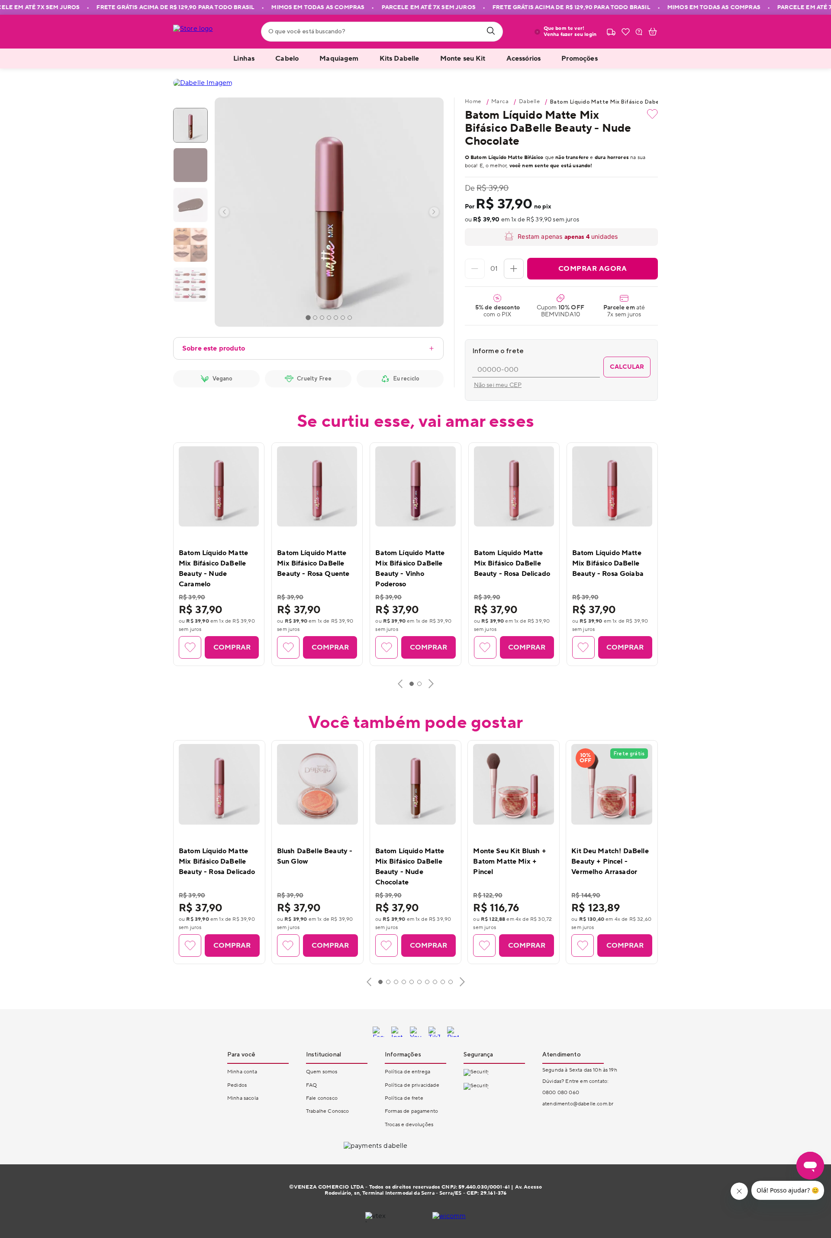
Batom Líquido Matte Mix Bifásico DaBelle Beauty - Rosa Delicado (512, 563)
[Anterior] (400, 683)
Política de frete (404, 1098)
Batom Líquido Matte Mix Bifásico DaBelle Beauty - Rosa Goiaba (608, 563)
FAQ (311, 1085)
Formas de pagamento (411, 1111)
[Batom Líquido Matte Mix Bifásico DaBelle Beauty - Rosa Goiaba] (612, 486)
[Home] (204, 32)
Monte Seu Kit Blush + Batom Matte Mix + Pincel (509, 861)
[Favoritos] (625, 32)
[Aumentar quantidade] (514, 269)
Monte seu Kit (463, 58)
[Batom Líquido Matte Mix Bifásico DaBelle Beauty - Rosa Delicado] (514, 486)
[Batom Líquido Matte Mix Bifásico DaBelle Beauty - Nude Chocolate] (415, 784)
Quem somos (322, 1072)
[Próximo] (431, 684)
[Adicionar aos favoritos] (652, 114)
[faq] (638, 32)
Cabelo (287, 58)
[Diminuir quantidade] (475, 269)
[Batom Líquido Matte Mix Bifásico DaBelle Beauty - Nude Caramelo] (219, 486)
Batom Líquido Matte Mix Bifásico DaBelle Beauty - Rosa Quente (313, 563)
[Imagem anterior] (224, 212)
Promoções (579, 58)
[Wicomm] (449, 1217)
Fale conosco (322, 1098)
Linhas (243, 58)
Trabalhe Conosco (327, 1111)
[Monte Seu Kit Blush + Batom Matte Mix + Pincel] (513, 784)
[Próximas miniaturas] (190, 295)
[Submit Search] (491, 31)
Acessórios (523, 58)
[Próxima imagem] (434, 212)
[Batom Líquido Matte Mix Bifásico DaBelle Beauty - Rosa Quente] (317, 486)
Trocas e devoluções (409, 1124)
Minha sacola (242, 1098)
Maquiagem (338, 58)
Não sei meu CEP (498, 385)
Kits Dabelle (399, 58)
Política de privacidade (412, 1085)
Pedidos (237, 1085)
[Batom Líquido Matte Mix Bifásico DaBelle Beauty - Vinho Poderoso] (415, 486)
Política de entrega (407, 1072)
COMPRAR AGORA (592, 268)
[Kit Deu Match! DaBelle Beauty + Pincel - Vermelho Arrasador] (611, 784)
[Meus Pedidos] (611, 32)
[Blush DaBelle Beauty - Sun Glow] (317, 784)
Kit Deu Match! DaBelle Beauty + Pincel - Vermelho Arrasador (610, 861)
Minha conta (242, 1072)
